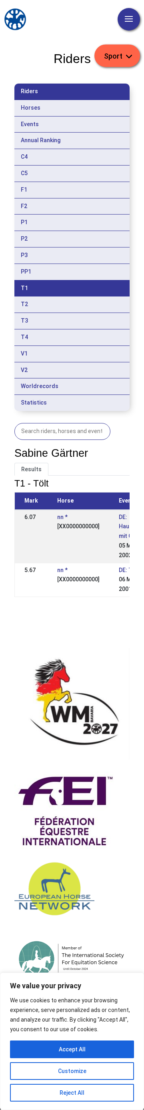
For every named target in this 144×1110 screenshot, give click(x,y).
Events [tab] (30, 124)
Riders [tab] (29, 91)
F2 (24, 206)
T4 (24, 337)
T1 (24, 288)
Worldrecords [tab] (39, 386)
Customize (72, 1071)
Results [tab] (31, 469)
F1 (24, 189)
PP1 (26, 271)
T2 (24, 304)
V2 (24, 370)
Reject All (72, 1093)
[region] (72, 1041)
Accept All (72, 1049)
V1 (24, 353)
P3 (24, 255)
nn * (62, 517)
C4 (24, 156)
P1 (24, 222)
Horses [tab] (30, 107)
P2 (24, 238)
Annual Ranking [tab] (40, 140)
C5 (24, 173)
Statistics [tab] (34, 402)
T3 (24, 320)
